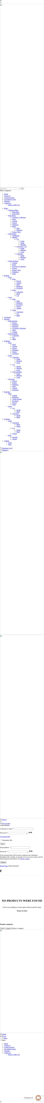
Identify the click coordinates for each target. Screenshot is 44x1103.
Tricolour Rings (13, 210)
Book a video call (14, 205)
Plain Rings (12, 216)
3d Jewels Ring (13, 261)
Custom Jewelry (9, 198)
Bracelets (7, 392)
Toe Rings (7, 317)
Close (10, 297)
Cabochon (19, 254)
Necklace (7, 419)
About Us (7, 196)
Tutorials (7, 201)
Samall (18, 366)
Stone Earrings (13, 334)
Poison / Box (16, 232)
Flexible (14, 437)
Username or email (7, 829)
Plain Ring (15, 212)
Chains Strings (17, 399)
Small (22, 243)
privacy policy (25, 859)
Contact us (7, 203)
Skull (14, 219)
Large (22, 241)
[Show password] (27, 833)
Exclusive (19, 288)
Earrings (7, 319)
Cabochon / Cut (21, 246)
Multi (18, 294)
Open (10, 277)
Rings (6, 208)
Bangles (6, 275)
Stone (14, 290)
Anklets (6, 441)
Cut (17, 239)
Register (3, 862)
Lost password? (5, 836)
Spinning (19, 230)
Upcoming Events (10, 199)
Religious (15, 225)
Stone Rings (12, 234)
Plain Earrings (12, 321)
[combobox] (18, 928)
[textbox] (18, 928)
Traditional (15, 235)
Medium (23, 245)
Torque (14, 434)
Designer (15, 326)
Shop (6, 866)
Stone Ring (16, 214)
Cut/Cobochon (17, 372)
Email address (5, 847)
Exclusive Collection (19, 217)
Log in (2, 844)
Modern (14, 237)
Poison (14, 352)
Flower (14, 223)
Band (14, 226)
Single (18, 410)
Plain (18, 228)
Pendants (7, 341)
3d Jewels (11, 379)
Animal (14, 221)
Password (3, 833)
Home (6, 194)
